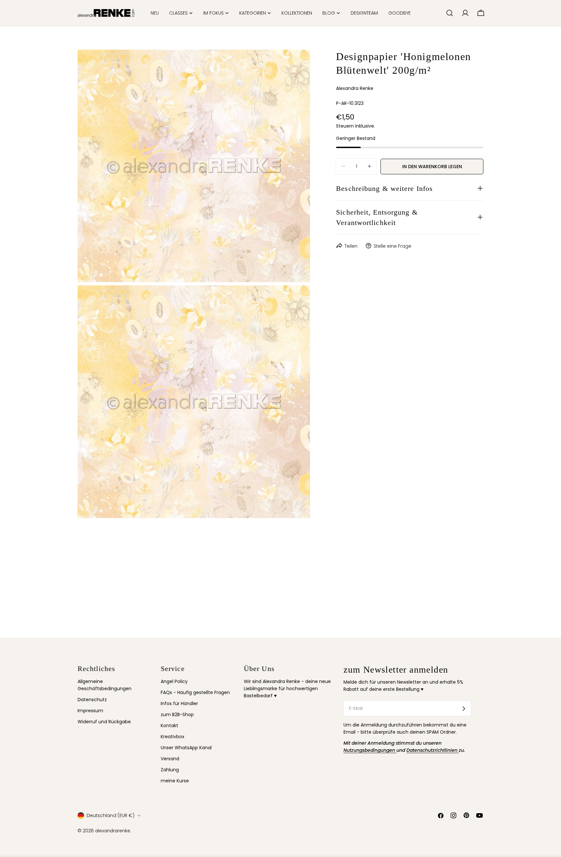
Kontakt (169, 726)
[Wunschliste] (438, 12)
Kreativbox (172, 737)
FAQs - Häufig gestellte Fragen (195, 692)
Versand (170, 759)
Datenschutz (92, 700)
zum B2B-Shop (177, 715)
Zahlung (170, 770)
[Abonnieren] (463, 708)
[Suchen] (449, 12)
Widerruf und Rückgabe (104, 722)
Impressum (90, 711)
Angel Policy (174, 681)
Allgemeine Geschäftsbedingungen (104, 685)
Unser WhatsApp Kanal (186, 748)
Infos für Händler (179, 704)
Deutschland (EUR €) (110, 815)
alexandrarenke (112, 830)
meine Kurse (175, 781)
